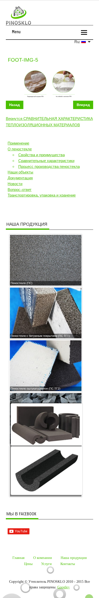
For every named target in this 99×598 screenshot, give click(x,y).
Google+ (63, 587)
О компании (42, 558)
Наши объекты (20, 172)
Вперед (83, 105)
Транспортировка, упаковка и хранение (42, 195)
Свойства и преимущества (41, 155)
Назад (14, 105)
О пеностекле (20, 149)
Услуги (46, 564)
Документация (20, 178)
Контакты (67, 564)
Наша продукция (74, 558)
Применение (18, 143)
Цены (28, 564)
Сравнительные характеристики (46, 161)
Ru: (77, 42)
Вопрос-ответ (19, 189)
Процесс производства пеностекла (49, 166)
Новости (15, 184)
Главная (18, 558)
